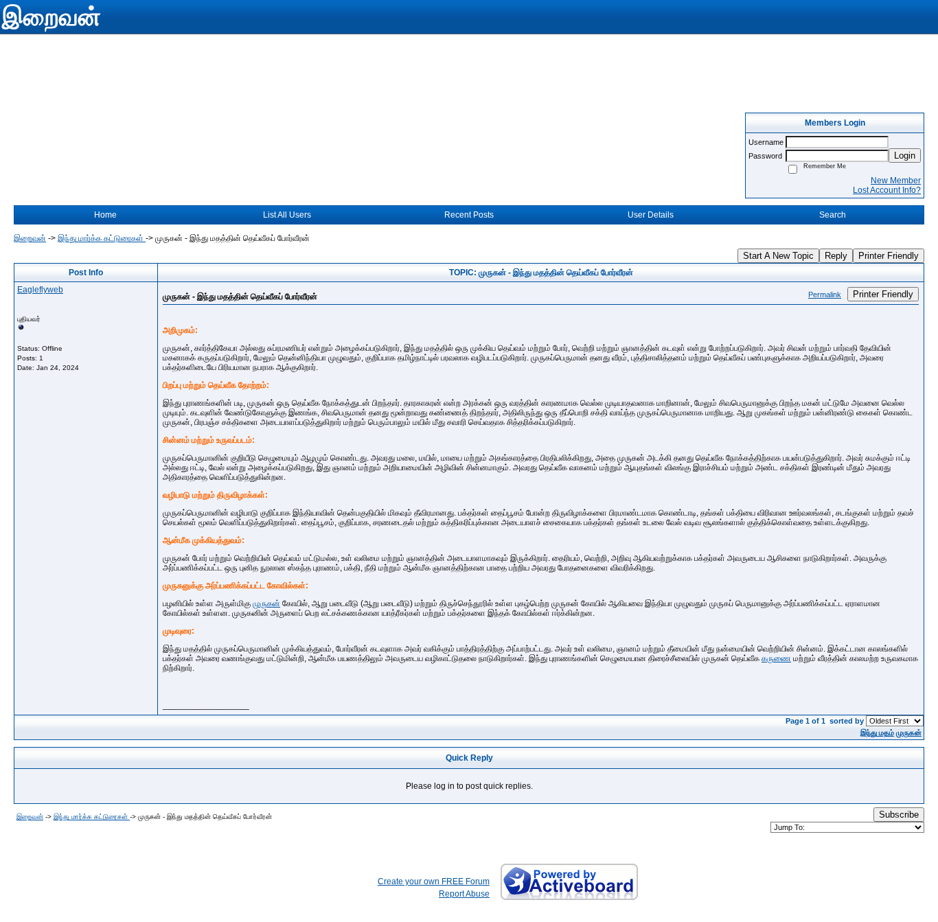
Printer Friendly (888, 256)
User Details (651, 215)
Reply (836, 256)
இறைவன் (30, 238)
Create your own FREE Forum (434, 881)
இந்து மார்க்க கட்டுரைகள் (102, 238)
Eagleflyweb (40, 290)
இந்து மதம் (877, 732)
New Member (896, 180)
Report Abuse (464, 894)
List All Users (287, 215)
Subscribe (899, 814)
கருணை (776, 658)
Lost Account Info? (887, 190)
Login (904, 155)
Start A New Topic (778, 256)
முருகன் (266, 603)
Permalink (824, 294)
